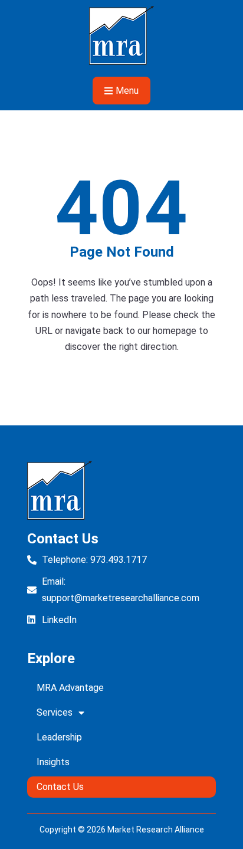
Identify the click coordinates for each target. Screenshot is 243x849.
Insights (53, 762)
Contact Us (60, 786)
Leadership (59, 737)
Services (55, 712)
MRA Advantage (70, 687)
